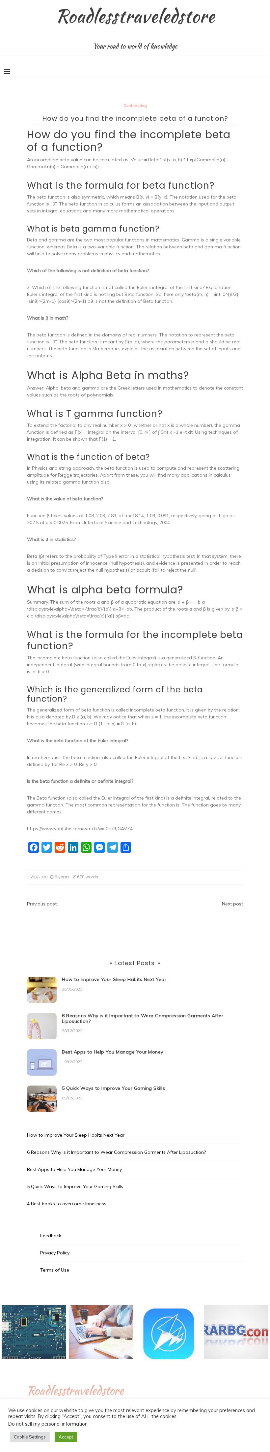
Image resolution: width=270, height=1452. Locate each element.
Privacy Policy (54, 1253)
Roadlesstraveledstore (135, 16)
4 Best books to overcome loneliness (66, 1204)
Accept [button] (66, 1436)
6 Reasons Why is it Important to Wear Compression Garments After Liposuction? (142, 1018)
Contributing (135, 105)
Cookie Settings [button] (30, 1436)
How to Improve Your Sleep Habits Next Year (114, 979)
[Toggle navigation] (7, 72)
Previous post (42, 904)
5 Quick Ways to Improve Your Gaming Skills (113, 1088)
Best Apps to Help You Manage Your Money (112, 1052)
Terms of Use (54, 1270)
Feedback (50, 1236)
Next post (232, 904)
